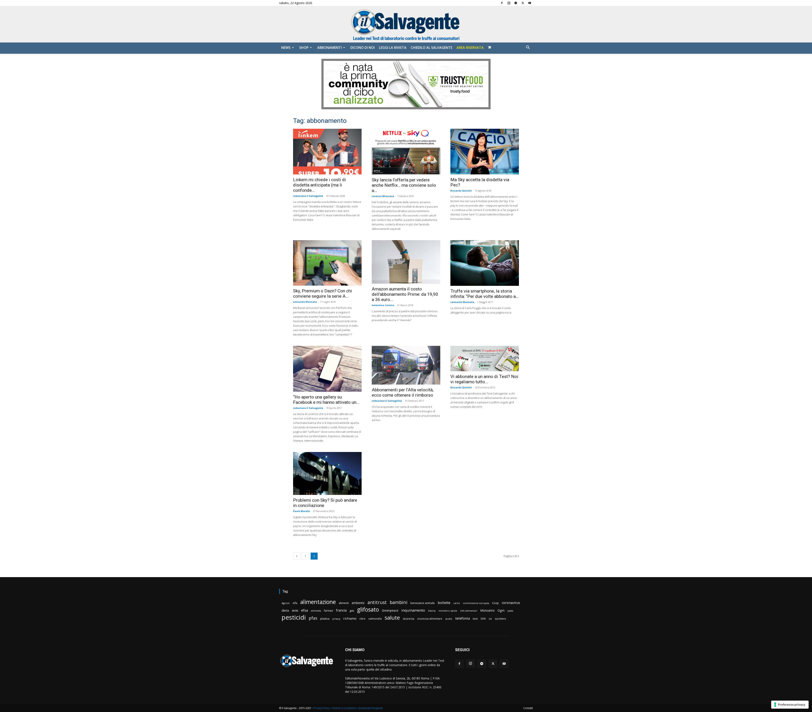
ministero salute (448, 610)
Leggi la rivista (392, 47)
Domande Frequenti (371, 708)
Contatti (528, 708)
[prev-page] (296, 556)
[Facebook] (502, 3)
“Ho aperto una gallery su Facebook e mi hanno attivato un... (326, 399)
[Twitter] (523, 3)
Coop (495, 603)
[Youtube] (530, 3)
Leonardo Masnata (305, 301)
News (286, 47)
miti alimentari (468, 610)
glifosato (368, 609)
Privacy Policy (322, 708)
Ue (490, 618)
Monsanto (487, 610)
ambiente (358, 603)
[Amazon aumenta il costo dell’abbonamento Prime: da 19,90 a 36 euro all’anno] (406, 262)
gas (352, 610)
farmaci (328, 610)
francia (341, 610)
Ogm (501, 610)
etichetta (316, 610)
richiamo (350, 618)
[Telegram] (516, 3)
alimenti (344, 603)
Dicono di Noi (362, 47)
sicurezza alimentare (429, 618)
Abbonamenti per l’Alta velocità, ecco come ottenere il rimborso (402, 392)
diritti (295, 610)
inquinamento (413, 610)
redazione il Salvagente (308, 195)
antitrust (377, 602)
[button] (528, 48)
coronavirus (511, 603)
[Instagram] (509, 3)
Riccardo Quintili (461, 190)
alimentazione (318, 602)
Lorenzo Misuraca (383, 196)
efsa (304, 610)
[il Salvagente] (406, 24)
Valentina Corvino (383, 305)
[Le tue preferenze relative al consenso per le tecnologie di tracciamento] (790, 705)
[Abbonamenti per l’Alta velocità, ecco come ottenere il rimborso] (406, 365)
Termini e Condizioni (344, 708)
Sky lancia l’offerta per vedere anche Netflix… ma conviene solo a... (404, 185)
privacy (336, 618)
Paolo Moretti (301, 511)
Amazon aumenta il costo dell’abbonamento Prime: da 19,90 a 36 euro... (405, 294)
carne (456, 603)
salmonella (375, 618)
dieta (285, 610)
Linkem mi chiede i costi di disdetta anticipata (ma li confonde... (319, 185)
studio (448, 618)
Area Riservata (470, 47)
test (475, 618)
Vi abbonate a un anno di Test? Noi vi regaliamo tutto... (484, 379)
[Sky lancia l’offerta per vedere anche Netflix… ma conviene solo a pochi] (406, 152)
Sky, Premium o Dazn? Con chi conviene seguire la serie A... (322, 293)
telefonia (462, 618)
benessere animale (422, 603)
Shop (304, 47)
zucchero (500, 618)
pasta (510, 610)
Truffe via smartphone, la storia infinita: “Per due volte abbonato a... (484, 294)
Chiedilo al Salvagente (431, 47)
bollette (444, 602)
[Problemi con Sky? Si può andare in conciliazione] (327, 473)
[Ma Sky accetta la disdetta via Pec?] (484, 151)
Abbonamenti (329, 47)
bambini (398, 602)
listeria (432, 610)
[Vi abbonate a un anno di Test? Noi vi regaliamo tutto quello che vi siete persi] (484, 358)
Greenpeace (390, 610)
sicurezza (408, 618)
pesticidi (294, 617)
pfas (313, 618)
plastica (324, 618)
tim (483, 618)
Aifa (295, 603)
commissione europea (476, 603)
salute (392, 617)
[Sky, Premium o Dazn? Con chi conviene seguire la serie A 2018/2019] (327, 263)
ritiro (362, 618)
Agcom (286, 603)
